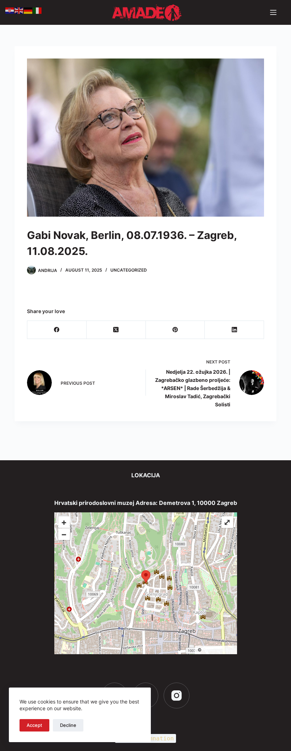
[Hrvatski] (10, 9)
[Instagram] (177, 695)
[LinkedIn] (234, 330)
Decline (68, 725)
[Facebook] (57, 330)
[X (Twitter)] (116, 330)
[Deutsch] (28, 9)
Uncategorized (128, 270)
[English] (19, 9)
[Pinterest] (175, 330)
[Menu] (273, 12)
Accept (34, 725)
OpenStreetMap (218, 649)
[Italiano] (37, 9)
